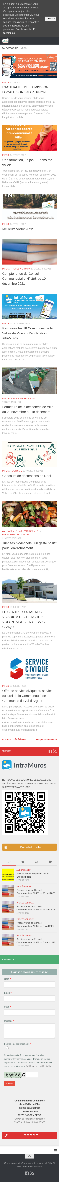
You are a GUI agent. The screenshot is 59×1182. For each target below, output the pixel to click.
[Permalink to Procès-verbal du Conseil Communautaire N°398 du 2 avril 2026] (8, 924)
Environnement (11, 534)
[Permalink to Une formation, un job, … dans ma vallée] (29, 138)
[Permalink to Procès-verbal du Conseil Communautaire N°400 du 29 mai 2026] (8, 891)
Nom (6, 979)
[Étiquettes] (50, 862)
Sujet (6, 1007)
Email (7, 993)
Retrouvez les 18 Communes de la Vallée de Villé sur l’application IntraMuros (27, 333)
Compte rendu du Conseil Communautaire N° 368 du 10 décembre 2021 (24, 278)
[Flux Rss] (55, 751)
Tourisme (16, 471)
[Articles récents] (9, 862)
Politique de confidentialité (16, 1044)
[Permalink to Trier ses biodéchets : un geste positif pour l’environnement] (29, 514)
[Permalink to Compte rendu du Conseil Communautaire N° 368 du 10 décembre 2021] (29, 252)
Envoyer (9, 1083)
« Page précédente (14, 739)
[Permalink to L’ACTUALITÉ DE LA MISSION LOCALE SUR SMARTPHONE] (29, 66)
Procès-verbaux (20, 269)
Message (8, 1021)
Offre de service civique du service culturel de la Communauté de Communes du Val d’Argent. (27, 696)
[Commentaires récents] (36, 862)
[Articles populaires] (22, 862)
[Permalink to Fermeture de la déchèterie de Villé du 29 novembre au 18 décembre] (29, 381)
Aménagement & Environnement (21, 531)
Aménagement (23, 870)
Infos (5, 82)
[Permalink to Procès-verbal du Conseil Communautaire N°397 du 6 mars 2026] (8, 940)
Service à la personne (24, 398)
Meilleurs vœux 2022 (17, 229)
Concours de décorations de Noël (26, 476)
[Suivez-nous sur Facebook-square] (50, 751)
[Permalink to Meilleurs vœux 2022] (29, 207)
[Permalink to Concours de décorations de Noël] (29, 454)
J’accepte (50, 18)
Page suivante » (46, 739)
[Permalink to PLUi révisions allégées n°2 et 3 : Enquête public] (8, 875)
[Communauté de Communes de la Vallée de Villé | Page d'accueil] (6, 40)
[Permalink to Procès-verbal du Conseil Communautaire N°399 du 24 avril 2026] (8, 907)
